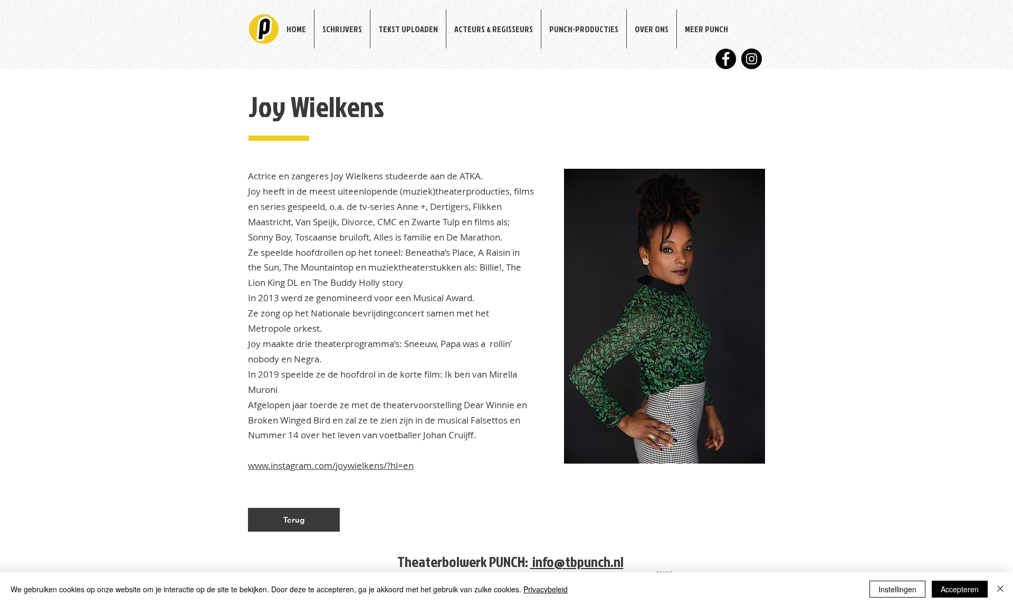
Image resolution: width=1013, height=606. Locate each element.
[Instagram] (751, 59)
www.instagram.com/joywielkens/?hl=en (331, 465)
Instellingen (897, 589)
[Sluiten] (1000, 589)
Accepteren (960, 589)
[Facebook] (725, 59)
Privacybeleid (545, 589)
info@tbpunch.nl (577, 561)
